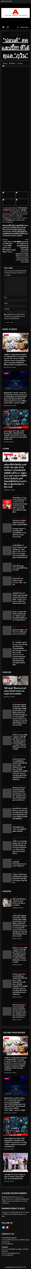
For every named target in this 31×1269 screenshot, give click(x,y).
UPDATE (18, 35)
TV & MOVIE (13, 35)
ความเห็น (7, 275)
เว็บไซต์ (6, 309)
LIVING (6, 454)
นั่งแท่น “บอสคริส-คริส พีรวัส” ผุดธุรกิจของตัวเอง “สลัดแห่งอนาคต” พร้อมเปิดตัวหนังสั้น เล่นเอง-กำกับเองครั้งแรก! (19, 616)
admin (6, 63)
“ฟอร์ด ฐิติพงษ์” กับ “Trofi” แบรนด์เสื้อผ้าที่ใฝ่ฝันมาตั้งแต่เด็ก (19, 829)
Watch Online (24, 27)
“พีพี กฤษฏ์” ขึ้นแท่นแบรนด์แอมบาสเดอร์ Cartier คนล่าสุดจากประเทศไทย (15, 691)
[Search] (18, 27)
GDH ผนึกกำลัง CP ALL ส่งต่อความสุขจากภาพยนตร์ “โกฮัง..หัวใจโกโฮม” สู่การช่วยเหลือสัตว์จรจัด (14, 1176)
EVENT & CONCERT (17, 626)
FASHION (14, 518)
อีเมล (6, 303)
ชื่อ (5, 297)
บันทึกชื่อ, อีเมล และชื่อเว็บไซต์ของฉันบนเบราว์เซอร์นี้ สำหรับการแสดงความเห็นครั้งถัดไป (14, 316)
